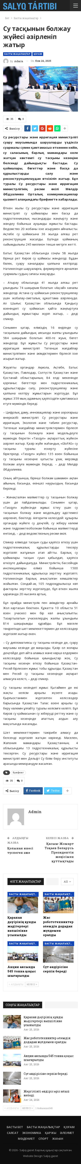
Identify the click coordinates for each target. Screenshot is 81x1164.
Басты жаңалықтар (17, 54)
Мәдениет (26, 1139)
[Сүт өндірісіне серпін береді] (58, 952)
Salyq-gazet (50, 1156)
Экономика (31, 1133)
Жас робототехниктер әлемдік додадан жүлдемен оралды (47, 1040)
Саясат (12, 1133)
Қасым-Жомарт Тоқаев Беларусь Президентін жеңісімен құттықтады (59, 852)
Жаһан (57, 1139)
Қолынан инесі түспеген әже (20, 850)
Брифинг (18, 772)
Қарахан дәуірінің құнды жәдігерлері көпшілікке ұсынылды (43, 1021)
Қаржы (50, 1133)
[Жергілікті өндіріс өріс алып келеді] (12, 1096)
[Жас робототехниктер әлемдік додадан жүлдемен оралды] (58, 902)
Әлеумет (67, 1133)
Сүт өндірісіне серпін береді (46, 1074)
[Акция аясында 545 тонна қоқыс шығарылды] (22, 952)
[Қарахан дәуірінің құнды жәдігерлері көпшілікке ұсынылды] (22, 902)
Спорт (43, 1139)
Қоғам (38, 54)
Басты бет (15, 1127)
